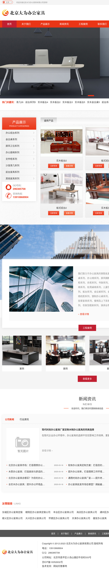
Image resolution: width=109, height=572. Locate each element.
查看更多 (87, 378)
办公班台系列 (12, 132)
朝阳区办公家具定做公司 (37, 512)
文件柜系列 (11, 158)
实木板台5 (80, 102)
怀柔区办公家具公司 (59, 518)
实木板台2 (55, 102)
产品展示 (45, 24)
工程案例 (83, 24)
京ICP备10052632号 (52, 562)
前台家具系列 (12, 172)
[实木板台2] (61, 141)
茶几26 (19, 102)
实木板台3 (67, 102)
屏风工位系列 (12, 145)
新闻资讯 (64, 24)
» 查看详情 (83, 314)
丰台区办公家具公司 (63, 512)
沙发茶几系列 (12, 165)
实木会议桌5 (93, 102)
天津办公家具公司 (81, 518)
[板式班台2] (61, 188)
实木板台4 (43, 102)
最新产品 (48, 120)
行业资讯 (24, 419)
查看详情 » (47, 450)
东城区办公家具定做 (12, 512)
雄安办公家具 (100, 518)
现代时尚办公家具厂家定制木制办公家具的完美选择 (68, 429)
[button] (83, 95)
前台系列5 (30, 102)
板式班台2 (61, 207)
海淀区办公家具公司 (86, 512)
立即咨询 (53, 166)
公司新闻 (9, 419)
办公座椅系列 (12, 152)
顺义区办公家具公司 (12, 518)
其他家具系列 (12, 178)
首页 (9, 24)
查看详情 (69, 166)
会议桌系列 (11, 139)
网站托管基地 (60, 566)
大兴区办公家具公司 (35, 518)
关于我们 (26, 24)
